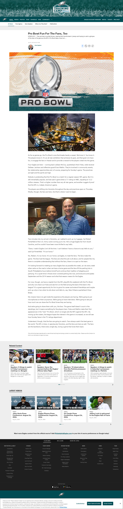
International (65, 451)
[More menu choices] (51, 19)
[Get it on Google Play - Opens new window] (67, 488)
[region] (61, 503)
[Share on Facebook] (82, 47)
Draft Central (83, 448)
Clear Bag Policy (28, 458)
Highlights (100, 448)
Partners (115, 461)
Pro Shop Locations (65, 456)
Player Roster (116, 448)
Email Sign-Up (10, 455)
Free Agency (83, 451)
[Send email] (89, 47)
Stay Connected (65, 454)
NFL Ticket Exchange (46, 467)
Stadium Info (28, 448)
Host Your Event (28, 466)
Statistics (116, 463)
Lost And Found (28, 461)
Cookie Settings (80, 503)
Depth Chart (115, 451)
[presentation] (113, 385)
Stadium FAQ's (28, 463)
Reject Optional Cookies (94, 503)
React (100, 461)
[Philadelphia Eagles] (61, 495)
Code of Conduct (28, 469)
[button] (59, 384)
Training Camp (83, 462)
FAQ (10, 465)
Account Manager (46, 448)
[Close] (120, 503)
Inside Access (100, 463)
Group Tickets (46, 462)
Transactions (115, 469)
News (83, 445)
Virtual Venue (28, 451)
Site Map (65, 448)
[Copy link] (92, 46)
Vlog (100, 458)
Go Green (10, 467)
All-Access (100, 455)
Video (100, 445)
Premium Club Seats (46, 465)
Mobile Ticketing (46, 455)
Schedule (46, 470)
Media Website (65, 466)
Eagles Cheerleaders (65, 459)
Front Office (115, 458)
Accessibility (10, 448)
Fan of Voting (10, 462)
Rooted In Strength (10, 470)
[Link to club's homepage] (5, 19)
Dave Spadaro (38, 45)
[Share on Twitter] (86, 47)
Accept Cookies (108, 503)
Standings (115, 466)
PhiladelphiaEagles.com (63, 433)
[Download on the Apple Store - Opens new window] (55, 487)
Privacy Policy (10, 473)
